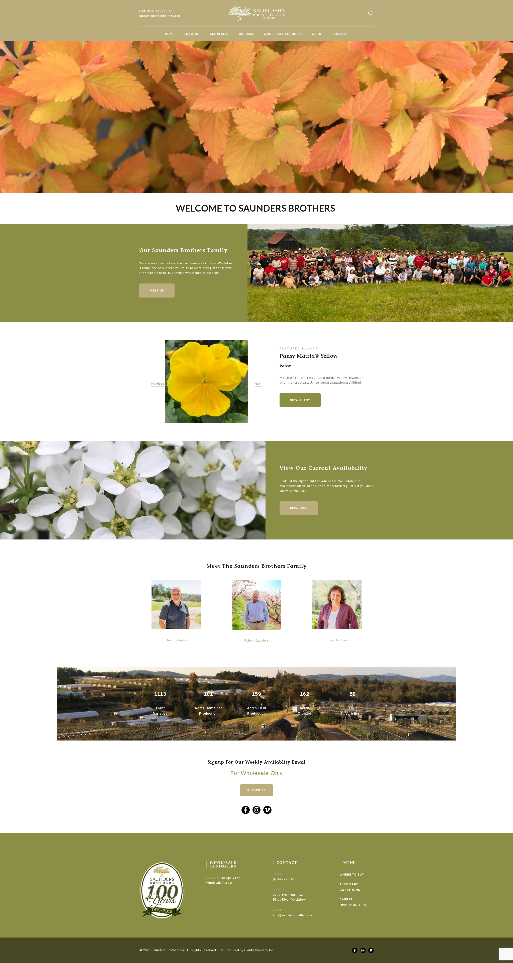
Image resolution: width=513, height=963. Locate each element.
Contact (340, 34)
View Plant (300, 400)
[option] (206, 381)
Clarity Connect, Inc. (259, 950)
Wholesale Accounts (283, 34)
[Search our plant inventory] (371, 13)
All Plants (220, 34)
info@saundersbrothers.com (160, 15)
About (317, 34)
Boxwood (192, 34)
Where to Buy (352, 874)
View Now (299, 508)
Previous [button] (158, 383)
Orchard (247, 34)
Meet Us (157, 290)
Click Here (213, 878)
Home (170, 34)
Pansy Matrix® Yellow (309, 356)
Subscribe (256, 790)
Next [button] (258, 383)
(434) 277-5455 (163, 11)
